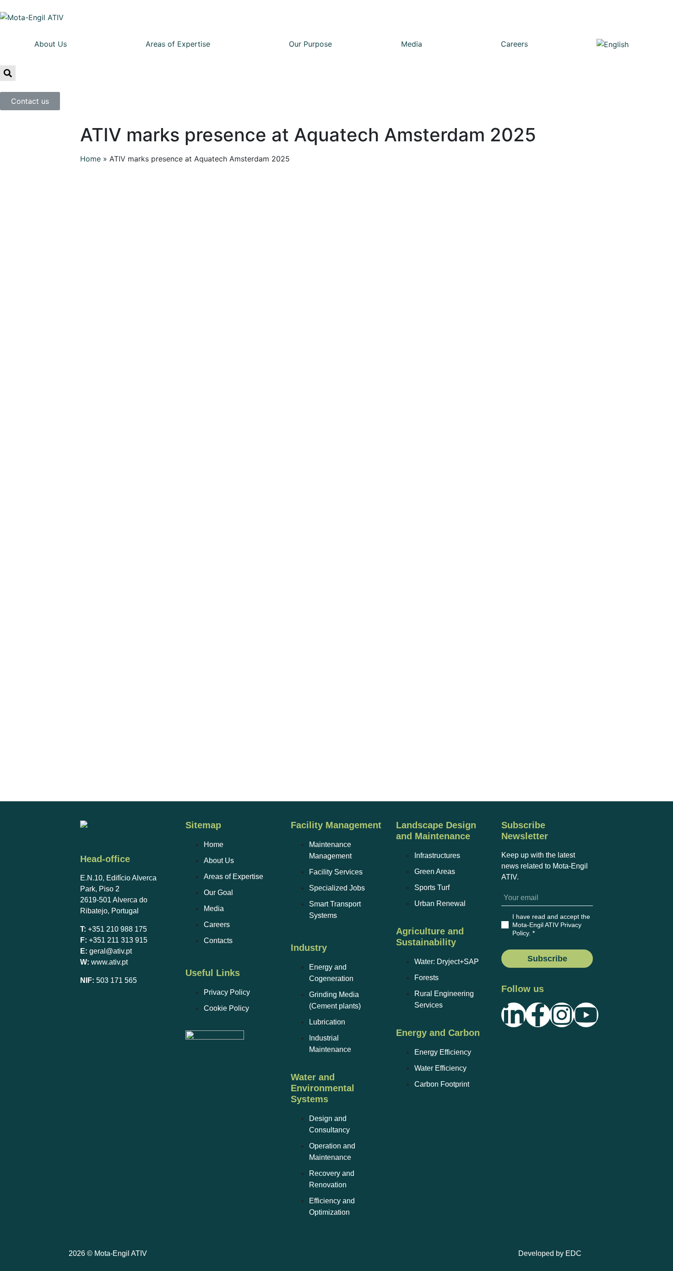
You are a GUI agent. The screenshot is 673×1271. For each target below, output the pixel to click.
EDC (573, 1253)
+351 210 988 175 (117, 929)
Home (90, 158)
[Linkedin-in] (513, 1015)
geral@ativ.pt (110, 951)
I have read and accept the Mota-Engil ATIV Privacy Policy (551, 925)
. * (551, 925)
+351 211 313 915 (118, 940)
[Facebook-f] (538, 1015)
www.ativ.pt (109, 962)
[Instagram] (561, 1015)
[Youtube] (586, 1015)
